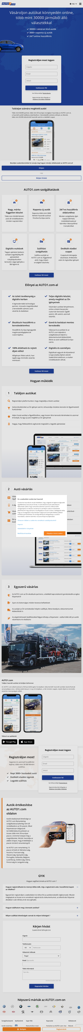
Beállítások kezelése (24, 533)
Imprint (20, 524)
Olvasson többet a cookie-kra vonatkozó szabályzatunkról (37, 520)
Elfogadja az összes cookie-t (55, 533)
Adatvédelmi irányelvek (25, 528)
